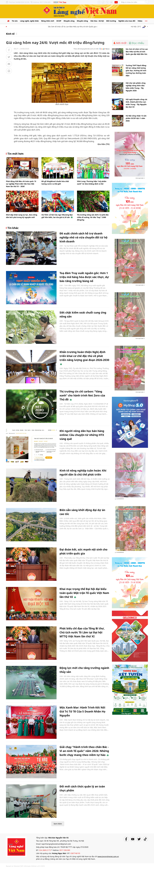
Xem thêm (58, 824)
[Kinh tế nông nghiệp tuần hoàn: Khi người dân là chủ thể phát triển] (31, 485)
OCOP (58, 21)
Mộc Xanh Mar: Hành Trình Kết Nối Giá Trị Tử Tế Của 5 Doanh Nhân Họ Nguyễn (82, 711)
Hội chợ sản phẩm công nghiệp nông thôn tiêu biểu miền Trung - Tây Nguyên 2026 (135, 87)
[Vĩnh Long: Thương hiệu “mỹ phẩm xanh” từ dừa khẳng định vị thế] (93, 168)
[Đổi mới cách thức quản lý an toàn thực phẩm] (31, 801)
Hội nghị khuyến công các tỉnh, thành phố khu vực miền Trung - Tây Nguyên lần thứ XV (136, 103)
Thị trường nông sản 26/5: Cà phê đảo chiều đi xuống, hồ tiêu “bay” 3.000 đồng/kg (93, 217)
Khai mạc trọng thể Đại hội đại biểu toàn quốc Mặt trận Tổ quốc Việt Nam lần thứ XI (84, 593)
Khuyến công (69, 21)
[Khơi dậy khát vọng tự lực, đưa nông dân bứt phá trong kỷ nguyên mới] (22, 201)
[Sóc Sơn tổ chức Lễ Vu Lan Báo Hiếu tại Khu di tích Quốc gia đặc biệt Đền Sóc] (117, 54)
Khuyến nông (82, 21)
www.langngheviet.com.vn (108, 856)
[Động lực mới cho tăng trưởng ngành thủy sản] (31, 682)
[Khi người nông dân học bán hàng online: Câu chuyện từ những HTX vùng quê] (31, 445)
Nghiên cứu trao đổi (126, 21)
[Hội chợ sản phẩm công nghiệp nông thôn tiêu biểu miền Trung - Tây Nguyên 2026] (117, 88)
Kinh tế (10, 33)
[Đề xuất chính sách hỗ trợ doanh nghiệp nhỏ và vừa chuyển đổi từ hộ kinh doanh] (31, 248)
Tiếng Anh (116, 2)
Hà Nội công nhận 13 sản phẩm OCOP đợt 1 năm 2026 (136, 118)
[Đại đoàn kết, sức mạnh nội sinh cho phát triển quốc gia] (31, 564)
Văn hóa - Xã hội (97, 21)
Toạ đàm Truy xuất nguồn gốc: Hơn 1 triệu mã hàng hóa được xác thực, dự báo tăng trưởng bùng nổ (84, 277)
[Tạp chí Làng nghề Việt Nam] (16, 846)
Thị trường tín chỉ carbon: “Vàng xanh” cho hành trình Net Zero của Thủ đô (82, 395)
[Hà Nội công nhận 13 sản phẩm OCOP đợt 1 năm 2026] (117, 120)
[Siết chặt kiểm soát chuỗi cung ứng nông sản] (31, 327)
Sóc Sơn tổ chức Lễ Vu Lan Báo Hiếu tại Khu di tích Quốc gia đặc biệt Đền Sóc (68, 26)
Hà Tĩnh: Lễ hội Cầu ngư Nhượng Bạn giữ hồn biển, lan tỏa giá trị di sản (57, 216)
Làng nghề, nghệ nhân (29, 21)
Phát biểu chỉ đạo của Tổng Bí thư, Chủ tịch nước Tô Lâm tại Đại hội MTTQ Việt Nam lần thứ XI (82, 632)
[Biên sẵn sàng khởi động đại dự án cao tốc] (31, 524)
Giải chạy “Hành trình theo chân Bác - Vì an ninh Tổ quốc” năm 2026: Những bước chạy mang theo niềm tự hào (84, 751)
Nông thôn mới (47, 21)
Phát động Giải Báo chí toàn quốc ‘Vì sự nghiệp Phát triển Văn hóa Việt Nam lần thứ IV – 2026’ (21, 183)
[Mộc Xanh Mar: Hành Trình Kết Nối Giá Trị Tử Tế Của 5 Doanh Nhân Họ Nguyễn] (31, 722)
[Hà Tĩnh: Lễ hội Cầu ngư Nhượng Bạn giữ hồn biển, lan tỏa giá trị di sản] (58, 201)
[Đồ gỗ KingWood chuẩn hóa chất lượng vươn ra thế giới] (58, 168)
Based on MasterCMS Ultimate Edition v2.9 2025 (25, 866)
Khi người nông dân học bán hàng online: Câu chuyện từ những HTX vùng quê (82, 435)
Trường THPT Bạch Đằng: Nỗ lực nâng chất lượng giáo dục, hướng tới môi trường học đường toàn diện (136, 70)
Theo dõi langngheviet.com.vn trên (86, 49)
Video (140, 21)
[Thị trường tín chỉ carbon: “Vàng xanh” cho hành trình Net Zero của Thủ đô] (31, 406)
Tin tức (15, 21)
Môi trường (111, 21)
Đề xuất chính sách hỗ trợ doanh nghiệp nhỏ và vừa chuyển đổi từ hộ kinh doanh (83, 237)
